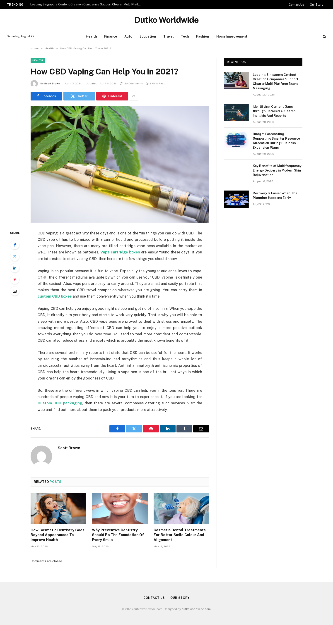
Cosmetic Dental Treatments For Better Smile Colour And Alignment (180, 535)
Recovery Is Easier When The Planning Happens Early (275, 195)
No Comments (133, 83)
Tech (185, 36)
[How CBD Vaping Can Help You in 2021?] (120, 164)
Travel (168, 36)
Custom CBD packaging (60, 403)
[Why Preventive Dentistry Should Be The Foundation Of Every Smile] (119, 508)
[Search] (324, 36)
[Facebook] (14, 244)
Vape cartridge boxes (120, 252)
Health (91, 36)
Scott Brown (52, 83)
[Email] (14, 291)
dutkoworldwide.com (196, 609)
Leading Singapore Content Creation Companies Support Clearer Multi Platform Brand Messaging (275, 81)
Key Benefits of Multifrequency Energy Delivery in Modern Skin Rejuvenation (277, 170)
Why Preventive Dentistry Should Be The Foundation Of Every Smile (118, 535)
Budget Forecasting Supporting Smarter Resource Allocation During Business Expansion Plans (276, 140)
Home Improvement (231, 36)
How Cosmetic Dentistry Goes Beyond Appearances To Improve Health (57, 535)
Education (148, 36)
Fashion (202, 36)
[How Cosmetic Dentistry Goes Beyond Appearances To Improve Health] (58, 508)
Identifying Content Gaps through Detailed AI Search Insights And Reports (83, 4)
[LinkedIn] (14, 267)
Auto (128, 36)
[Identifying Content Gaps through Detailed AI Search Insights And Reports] (236, 112)
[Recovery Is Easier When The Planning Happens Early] (236, 199)
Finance (110, 36)
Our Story (316, 4)
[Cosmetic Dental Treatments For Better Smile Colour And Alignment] (181, 508)
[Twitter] (14, 256)
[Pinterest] (14, 279)
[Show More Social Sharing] (133, 96)
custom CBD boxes (55, 296)
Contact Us (296, 4)
